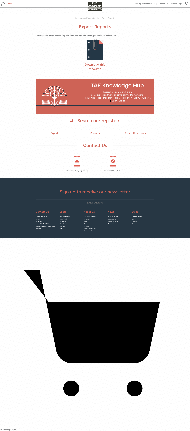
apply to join (120, 98)
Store (133, 224)
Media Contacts (113, 221)
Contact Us (163, 4)
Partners (86, 226)
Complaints (63, 224)
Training (138, 4)
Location (134, 221)
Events (134, 219)
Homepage (80, 18)
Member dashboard (90, 231)
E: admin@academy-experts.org (45, 226)
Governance (87, 219)
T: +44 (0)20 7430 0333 (42, 224)
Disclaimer (63, 221)
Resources (111, 224)
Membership (147, 4)
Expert (54, 133)
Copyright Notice (65, 216)
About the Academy (90, 216)
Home (61, 228)
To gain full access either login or (99, 98)
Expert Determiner (135, 133)
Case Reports (112, 219)
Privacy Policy (64, 219)
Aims (85, 221)
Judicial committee (90, 228)
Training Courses (137, 216)
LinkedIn (38, 228)
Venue (86, 224)
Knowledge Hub (93, 18)
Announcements (113, 216)
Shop (155, 4)
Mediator (95, 133)
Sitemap (62, 226)
